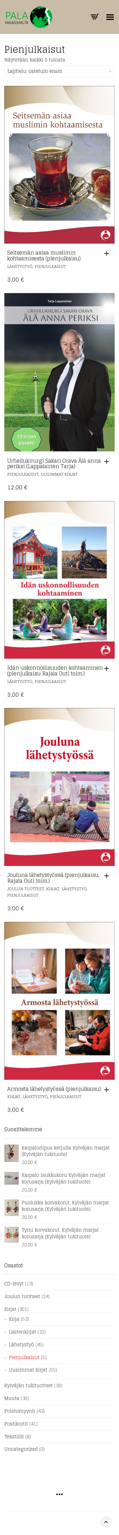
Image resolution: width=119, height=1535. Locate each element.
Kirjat (52, 888)
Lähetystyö (19, 266)
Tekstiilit (14, 1437)
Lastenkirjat (22, 1332)
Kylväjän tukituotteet (28, 1385)
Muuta (11, 1398)
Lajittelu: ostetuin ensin (35, 71)
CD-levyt (14, 1284)
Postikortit (16, 1424)
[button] (108, 253)
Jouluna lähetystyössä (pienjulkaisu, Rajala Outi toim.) (53, 877)
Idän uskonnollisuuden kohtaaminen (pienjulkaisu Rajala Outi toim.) (55, 670)
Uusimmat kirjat (59, 474)
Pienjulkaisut (50, 266)
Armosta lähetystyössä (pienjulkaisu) (54, 1088)
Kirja (14, 1319)
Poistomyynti (19, 1411)
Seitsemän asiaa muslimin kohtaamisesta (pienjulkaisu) (44, 255)
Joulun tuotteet (25, 888)
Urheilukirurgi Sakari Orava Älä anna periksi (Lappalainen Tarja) (54, 463)
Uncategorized (21, 1449)
